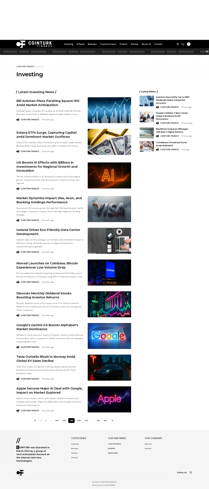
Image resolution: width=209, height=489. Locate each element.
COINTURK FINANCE (30, 119)
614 (105, 420)
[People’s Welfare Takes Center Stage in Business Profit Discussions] (147, 117)
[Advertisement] (104, 480)
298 (64, 420)
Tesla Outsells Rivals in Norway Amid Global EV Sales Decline (45, 359)
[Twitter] (178, 44)
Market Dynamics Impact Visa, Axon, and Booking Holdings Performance (49, 200)
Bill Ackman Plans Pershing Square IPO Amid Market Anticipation (47, 103)
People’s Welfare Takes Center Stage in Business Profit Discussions (172, 116)
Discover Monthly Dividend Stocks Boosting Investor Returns (43, 295)
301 (86, 420)
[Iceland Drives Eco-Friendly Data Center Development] (109, 241)
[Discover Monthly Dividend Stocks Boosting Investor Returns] (109, 304)
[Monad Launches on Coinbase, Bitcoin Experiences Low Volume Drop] (109, 273)
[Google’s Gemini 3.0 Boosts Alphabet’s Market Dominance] (109, 336)
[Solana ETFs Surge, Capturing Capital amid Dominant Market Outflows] (109, 142)
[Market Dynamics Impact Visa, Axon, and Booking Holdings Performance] (109, 209)
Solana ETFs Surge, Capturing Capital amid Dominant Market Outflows (46, 135)
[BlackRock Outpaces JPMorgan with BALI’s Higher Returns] (147, 133)
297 (57, 420)
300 (79, 420)
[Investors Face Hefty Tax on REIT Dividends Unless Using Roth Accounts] (147, 101)
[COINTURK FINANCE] (34, 44)
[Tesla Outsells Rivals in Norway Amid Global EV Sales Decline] (109, 368)
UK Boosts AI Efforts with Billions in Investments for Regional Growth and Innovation (47, 167)
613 (98, 420)
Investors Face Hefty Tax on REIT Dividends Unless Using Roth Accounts (173, 100)
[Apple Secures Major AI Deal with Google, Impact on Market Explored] (109, 399)
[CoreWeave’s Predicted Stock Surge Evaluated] (147, 146)
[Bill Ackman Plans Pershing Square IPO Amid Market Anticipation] (109, 110)
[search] (182, 44)
